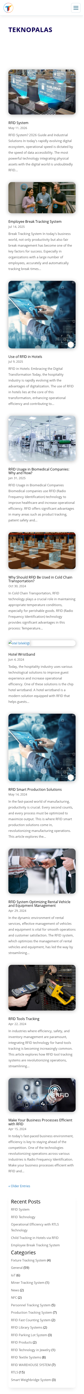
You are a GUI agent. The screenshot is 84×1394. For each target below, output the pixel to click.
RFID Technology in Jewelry (31, 1350)
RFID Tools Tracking (23, 1018)
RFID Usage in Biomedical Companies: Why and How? (38, 471)
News (15, 1290)
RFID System (18, 122)
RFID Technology (23, 1217)
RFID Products (21, 1342)
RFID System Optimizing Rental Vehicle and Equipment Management (39, 903)
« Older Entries (19, 1186)
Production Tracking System (31, 1312)
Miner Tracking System (28, 1282)
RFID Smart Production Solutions (35, 789)
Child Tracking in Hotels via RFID (35, 1238)
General (17, 1267)
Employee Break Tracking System (35, 221)
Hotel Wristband (21, 654)
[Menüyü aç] (76, 8)
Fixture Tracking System (28, 1260)
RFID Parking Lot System (29, 1335)
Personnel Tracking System (31, 1305)
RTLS (14, 1372)
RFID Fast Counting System (31, 1320)
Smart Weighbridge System (31, 1380)
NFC (14, 1297)
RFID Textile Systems (26, 1357)
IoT (13, 1275)
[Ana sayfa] (8, 8)
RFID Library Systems (26, 1327)
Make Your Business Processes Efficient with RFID (40, 1122)
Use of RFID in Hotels (25, 356)
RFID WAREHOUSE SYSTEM (31, 1365)
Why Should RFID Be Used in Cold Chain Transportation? (40, 579)
